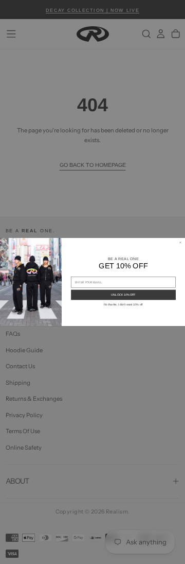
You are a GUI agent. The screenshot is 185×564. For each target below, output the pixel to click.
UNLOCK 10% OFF (123, 295)
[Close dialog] (180, 242)
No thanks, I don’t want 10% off (123, 304)
